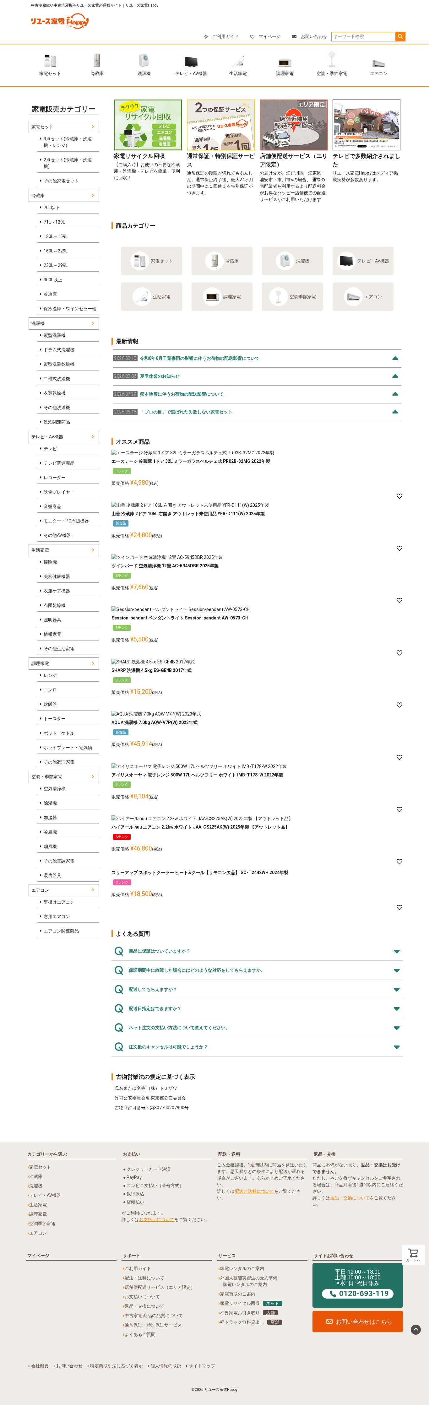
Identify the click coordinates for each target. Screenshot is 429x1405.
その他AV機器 (57, 535)
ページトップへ (416, 1330)
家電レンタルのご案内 (242, 1268)
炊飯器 (50, 704)
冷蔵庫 (97, 73)
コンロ (50, 689)
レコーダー (55, 477)
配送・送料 (229, 1154)
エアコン (379, 73)
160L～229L (56, 250)
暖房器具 (52, 875)
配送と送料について (254, 1191)
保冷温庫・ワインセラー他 (70, 308)
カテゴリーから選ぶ (47, 1154)
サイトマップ (202, 1365)
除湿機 (50, 803)
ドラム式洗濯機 (59, 349)
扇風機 (50, 846)
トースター (55, 718)
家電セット (50, 73)
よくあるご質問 (140, 1334)
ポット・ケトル (59, 733)
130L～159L (56, 236)
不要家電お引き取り (247, 1312)
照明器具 (52, 619)
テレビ (50, 448)
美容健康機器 (57, 576)
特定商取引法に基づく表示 (116, 1365)
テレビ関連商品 (59, 463)
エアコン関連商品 (61, 930)
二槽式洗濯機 (57, 378)
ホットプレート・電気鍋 (68, 747)
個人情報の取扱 (165, 1365)
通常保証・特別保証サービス (153, 1324)
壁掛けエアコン (59, 902)
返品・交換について (350, 1197)
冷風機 (50, 832)
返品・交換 (325, 1154)
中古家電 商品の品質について (154, 1315)
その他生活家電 (59, 648)
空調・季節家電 (332, 73)
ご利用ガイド (225, 36)
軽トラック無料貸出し (249, 1322)
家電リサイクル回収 (249, 1303)
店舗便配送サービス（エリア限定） (160, 1287)
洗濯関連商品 (57, 421)
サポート (131, 1255)
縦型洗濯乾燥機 (59, 364)
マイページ (270, 36)
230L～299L (56, 265)
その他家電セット (61, 180)
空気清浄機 (55, 788)
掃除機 (50, 562)
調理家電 (285, 73)
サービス (227, 1255)
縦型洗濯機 (55, 335)
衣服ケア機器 (57, 590)
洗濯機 (144, 73)
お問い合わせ (314, 36)
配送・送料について (144, 1277)
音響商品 (52, 506)
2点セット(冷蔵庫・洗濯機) (68, 163)
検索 (400, 36)
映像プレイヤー (59, 491)
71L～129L (54, 221)
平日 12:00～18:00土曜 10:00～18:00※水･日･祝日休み (362, 1283)
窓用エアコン (57, 916)
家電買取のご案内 (237, 1293)
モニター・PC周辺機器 (66, 520)
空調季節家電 (303, 296)
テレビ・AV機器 (191, 73)
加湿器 (50, 817)
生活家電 (238, 73)
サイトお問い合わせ (333, 1255)
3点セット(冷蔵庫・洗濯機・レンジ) (68, 142)
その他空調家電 (59, 860)
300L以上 (53, 279)
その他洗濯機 (57, 407)
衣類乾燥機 (55, 393)
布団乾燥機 (55, 605)
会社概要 (40, 1365)
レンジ (50, 675)
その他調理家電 (59, 762)
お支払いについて (156, 1219)
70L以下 (52, 207)
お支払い (131, 1154)
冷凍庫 (50, 294)
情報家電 (52, 634)
